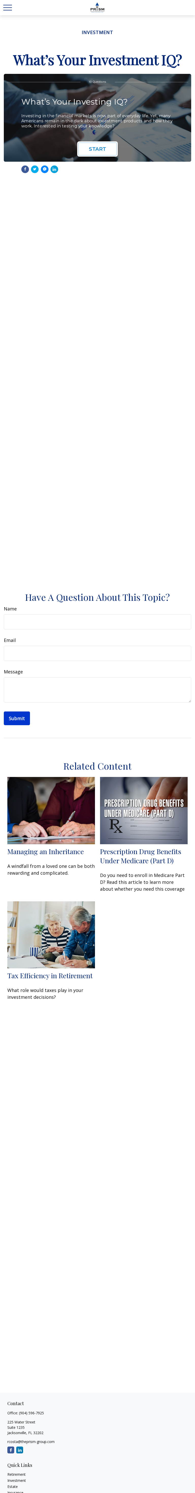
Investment (16, 1480)
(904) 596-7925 (31, 1413)
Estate (12, 1486)
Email (10, 640)
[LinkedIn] (19, 1450)
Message (13, 672)
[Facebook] (10, 1450)
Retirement (16, 1474)
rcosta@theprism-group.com (31, 1441)
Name (10, 609)
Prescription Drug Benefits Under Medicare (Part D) (140, 856)
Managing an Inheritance (45, 851)
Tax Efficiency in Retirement (50, 975)
